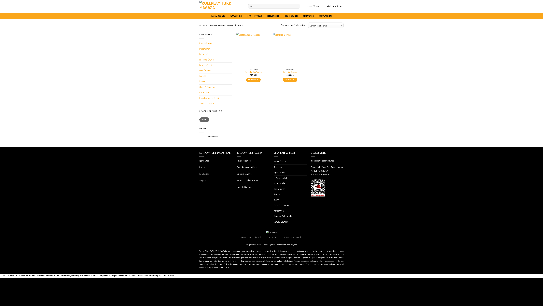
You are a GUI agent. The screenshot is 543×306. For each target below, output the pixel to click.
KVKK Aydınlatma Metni (247, 167)
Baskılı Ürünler (218, 16)
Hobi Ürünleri (273, 16)
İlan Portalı (204, 174)
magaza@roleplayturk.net (322, 161)
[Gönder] (297, 6)
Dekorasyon (308, 16)
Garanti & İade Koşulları (247, 180)
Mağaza (202, 180)
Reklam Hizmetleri (286, 237)
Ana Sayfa (203, 25)
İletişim (299, 237)
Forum (202, 167)
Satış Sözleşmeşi (244, 161)
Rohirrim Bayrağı (290, 72)
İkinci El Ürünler (291, 16)
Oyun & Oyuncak (254, 16)
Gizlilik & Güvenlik (244, 174)
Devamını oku (253, 80)
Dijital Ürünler (236, 16)
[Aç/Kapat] (230, 43)
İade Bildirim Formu (245, 187)
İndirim (202, 81)
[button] (315, 6)
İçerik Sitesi (204, 161)
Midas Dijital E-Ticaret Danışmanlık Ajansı (280, 245)
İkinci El (202, 76)
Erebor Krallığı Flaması (253, 72)
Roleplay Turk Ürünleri (209, 98)
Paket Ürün (204, 92)
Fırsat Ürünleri (325, 16)
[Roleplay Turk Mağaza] (221, 6)
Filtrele (204, 120)
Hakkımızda (246, 237)
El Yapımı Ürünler (206, 60)
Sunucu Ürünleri (206, 103)
